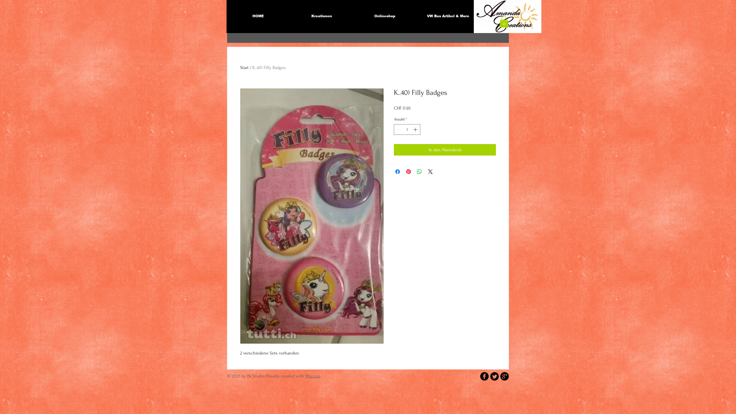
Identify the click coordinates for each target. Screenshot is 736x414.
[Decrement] (398, 129)
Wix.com (313, 376)
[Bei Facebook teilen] (397, 171)
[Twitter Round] (494, 376)
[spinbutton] (407, 129)
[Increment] (415, 129)
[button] (504, 22)
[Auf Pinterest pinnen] (408, 171)
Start (244, 67)
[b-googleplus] (504, 376)
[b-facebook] (484, 376)
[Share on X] (430, 171)
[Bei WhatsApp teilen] (419, 171)
